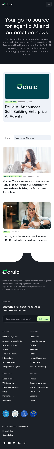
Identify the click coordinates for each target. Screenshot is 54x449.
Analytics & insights (11, 366)
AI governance (9, 362)
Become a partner (38, 383)
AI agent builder (9, 345)
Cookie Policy (7, 435)
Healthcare (35, 336)
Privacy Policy (7, 431)
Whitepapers (8, 383)
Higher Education (37, 341)
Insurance (34, 349)
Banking (33, 345)
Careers (33, 396)
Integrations (8, 358)
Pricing (33, 379)
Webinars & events (10, 387)
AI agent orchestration (12, 341)
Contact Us (35, 391)
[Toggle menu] (49, 4)
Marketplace (8, 396)
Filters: (6, 137)
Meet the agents (10, 336)
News (32, 400)
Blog (4, 391)
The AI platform (9, 354)
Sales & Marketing (38, 366)
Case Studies (8, 379)
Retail (32, 354)
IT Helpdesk (35, 362)
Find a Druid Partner (39, 387)
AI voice (6, 349)
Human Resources (38, 358)
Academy (6, 400)
